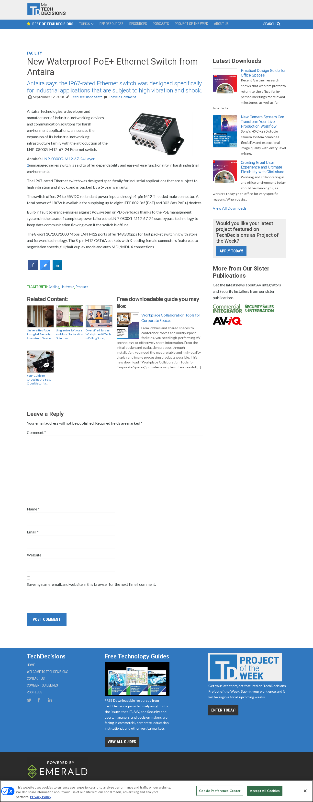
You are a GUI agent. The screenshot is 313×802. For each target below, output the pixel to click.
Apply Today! (231, 251)
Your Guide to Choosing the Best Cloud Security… (39, 379)
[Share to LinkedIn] (57, 268)
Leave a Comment (122, 97)
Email (33, 532)
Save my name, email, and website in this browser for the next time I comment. (91, 584)
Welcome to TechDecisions (47, 672)
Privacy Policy (40, 797)
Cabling (54, 287)
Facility (34, 53)
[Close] (305, 790)
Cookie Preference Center (220, 790)
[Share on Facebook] (33, 268)
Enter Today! (223, 710)
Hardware (67, 287)
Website (34, 555)
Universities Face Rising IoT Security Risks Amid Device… (40, 334)
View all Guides (122, 741)
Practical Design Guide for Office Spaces (263, 73)
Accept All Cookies (264, 790)
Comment (36, 432)
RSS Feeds (34, 692)
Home (31, 665)
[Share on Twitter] (45, 268)
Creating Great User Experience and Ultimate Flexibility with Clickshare (262, 167)
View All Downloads (229, 208)
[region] (156, 791)
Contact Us (36, 678)
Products (82, 287)
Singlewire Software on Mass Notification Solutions (69, 334)
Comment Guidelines (42, 685)
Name (33, 509)
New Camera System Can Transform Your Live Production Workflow (262, 122)
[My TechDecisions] (46, 13)
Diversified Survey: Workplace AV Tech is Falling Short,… (98, 334)
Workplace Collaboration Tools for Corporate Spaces (170, 318)
